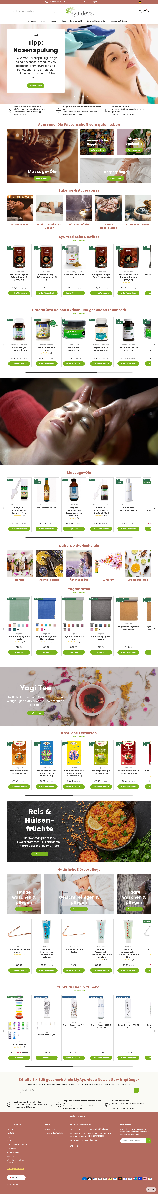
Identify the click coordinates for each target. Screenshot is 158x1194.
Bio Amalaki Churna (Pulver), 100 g (128, 348)
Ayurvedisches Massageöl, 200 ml (128, 509)
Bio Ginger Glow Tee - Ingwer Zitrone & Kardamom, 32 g (74, 773)
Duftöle (20, 580)
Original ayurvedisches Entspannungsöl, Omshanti (74, 512)
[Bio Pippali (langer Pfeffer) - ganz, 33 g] (101, 256)
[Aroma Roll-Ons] (138, 563)
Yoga (43, 21)
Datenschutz (12, 1148)
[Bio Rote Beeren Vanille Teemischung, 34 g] (128, 752)
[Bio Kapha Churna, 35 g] (74, 256)
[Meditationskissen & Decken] (49, 208)
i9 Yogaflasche (19, 1044)
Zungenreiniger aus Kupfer (74, 950)
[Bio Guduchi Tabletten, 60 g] (74, 329)
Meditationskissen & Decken (49, 226)
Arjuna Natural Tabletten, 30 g (101, 348)
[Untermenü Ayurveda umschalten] (37, 21)
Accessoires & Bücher (118, 21)
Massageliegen (20, 224)
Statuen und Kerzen (138, 224)
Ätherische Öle (79, 580)
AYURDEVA (15, 1184)
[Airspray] (108, 563)
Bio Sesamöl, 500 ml (46, 508)
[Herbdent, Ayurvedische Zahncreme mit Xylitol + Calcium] (101, 931)
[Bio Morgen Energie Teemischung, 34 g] (101, 752)
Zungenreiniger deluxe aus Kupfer (19, 950)
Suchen (10, 1129)
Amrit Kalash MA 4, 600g (47, 348)
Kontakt (10, 1133)
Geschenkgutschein (54, 1133)
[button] (149, 11)
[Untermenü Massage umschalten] (57, 21)
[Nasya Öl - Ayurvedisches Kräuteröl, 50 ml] (101, 490)
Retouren (11, 1156)
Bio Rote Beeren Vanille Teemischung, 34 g (128, 771)
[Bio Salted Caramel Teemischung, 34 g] (19, 752)
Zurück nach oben (78, 1116)
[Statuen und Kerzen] (138, 208)
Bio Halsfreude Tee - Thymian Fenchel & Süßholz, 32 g (46, 773)
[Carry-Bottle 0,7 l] (46, 1007)
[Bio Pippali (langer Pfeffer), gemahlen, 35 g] (46, 256)
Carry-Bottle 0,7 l (46, 1035)
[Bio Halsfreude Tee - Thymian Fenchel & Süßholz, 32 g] (46, 752)
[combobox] (31, 11)
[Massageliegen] (20, 208)
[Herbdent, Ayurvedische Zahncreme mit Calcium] (46, 931)
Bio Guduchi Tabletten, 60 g (74, 348)
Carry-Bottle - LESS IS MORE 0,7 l (101, 1026)
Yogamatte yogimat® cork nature (128, 627)
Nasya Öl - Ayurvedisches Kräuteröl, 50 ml (101, 510)
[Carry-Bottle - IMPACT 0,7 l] (128, 1007)
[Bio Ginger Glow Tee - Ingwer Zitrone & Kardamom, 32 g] (74, 752)
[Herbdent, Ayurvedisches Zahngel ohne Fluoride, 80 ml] (128, 931)
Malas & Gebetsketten (108, 226)
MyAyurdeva (50, 1129)
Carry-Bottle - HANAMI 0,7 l (74, 1026)
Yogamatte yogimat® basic (19, 637)
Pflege (63, 21)
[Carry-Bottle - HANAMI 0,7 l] (74, 1007)
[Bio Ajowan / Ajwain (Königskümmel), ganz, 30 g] (19, 256)
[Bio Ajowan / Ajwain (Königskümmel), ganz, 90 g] (128, 256)
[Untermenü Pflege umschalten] (67, 21)
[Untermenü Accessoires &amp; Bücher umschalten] (129, 21)
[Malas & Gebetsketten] (108, 208)
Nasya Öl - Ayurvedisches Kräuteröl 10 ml (19, 510)
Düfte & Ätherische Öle (96, 21)
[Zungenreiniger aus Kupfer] (74, 931)
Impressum (12, 1137)
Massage (52, 21)
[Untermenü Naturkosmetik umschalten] (83, 21)
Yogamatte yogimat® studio (101, 637)
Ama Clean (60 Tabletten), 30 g (19, 348)
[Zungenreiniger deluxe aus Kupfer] (19, 931)
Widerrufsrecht (13, 1152)
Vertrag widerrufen (15, 1168)
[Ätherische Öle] (79, 563)
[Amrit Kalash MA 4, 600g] (46, 329)
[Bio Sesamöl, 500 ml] (46, 490)
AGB (9, 1141)
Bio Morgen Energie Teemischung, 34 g (101, 771)
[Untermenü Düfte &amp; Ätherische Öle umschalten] (107, 21)
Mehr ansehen (40, 854)
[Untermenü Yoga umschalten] (46, 21)
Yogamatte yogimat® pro (73, 637)
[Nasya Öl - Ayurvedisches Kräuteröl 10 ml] (19, 490)
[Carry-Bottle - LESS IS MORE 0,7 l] (101, 1007)
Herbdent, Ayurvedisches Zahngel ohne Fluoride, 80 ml (128, 953)
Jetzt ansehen (35, 82)
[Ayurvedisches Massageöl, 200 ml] (128, 490)
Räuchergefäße (79, 224)
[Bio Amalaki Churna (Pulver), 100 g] (128, 329)
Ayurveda (32, 21)
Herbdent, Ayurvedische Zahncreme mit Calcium (46, 953)
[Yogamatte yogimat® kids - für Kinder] (46, 608)
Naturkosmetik (76, 21)
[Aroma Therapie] (49, 563)
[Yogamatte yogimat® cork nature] (128, 608)
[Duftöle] (20, 563)
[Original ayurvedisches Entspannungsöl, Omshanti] (74, 490)
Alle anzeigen (79, 240)
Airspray (108, 580)
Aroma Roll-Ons (138, 580)
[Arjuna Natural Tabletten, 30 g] (101, 329)
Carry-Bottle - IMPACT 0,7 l (128, 1026)
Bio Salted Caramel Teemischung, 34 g (19, 771)
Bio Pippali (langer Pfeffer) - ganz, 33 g (101, 275)
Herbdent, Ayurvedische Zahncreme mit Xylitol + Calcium (101, 953)
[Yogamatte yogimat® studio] (101, 608)
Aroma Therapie (49, 580)
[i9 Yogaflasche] (19, 1007)
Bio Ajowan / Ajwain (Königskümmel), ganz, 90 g (128, 277)
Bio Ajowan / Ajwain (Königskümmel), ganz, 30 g (19, 277)
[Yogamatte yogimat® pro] (74, 608)
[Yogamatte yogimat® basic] (19, 608)
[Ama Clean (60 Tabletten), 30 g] (19, 329)
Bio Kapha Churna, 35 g (74, 275)
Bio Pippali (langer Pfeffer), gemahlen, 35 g (46, 277)
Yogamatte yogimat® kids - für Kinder (46, 637)
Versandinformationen (17, 1144)
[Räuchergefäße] (79, 208)
